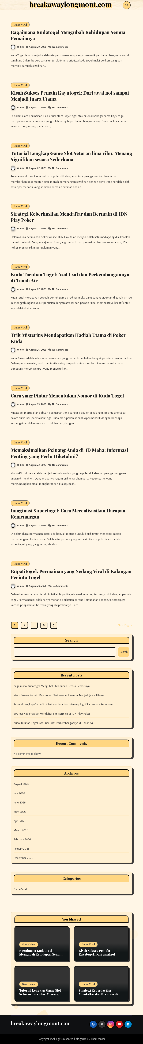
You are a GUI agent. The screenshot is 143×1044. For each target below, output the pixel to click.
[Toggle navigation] (15, 5)
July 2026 (19, 793)
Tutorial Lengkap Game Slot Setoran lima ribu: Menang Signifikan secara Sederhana (71, 156)
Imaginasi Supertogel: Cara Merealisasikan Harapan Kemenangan (68, 513)
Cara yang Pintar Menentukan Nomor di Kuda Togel (67, 395)
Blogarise (81, 1039)
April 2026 (20, 821)
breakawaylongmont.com (41, 1023)
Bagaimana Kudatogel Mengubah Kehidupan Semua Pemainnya (68, 35)
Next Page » (125, 625)
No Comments (60, 47)
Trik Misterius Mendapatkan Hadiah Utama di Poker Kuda (68, 338)
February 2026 (22, 839)
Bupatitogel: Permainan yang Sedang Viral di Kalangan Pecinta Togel (71, 574)
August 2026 (21, 784)
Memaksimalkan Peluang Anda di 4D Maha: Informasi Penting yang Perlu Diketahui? (69, 453)
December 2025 (23, 858)
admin (20, 46)
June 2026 (20, 802)
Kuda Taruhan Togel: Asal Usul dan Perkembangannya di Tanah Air (70, 277)
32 (44, 625)
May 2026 (20, 811)
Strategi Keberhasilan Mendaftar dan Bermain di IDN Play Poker (69, 217)
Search (71, 640)
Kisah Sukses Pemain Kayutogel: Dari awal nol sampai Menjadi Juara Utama (70, 96)
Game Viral (20, 24)
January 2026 (21, 848)
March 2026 (21, 830)
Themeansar (98, 1039)
